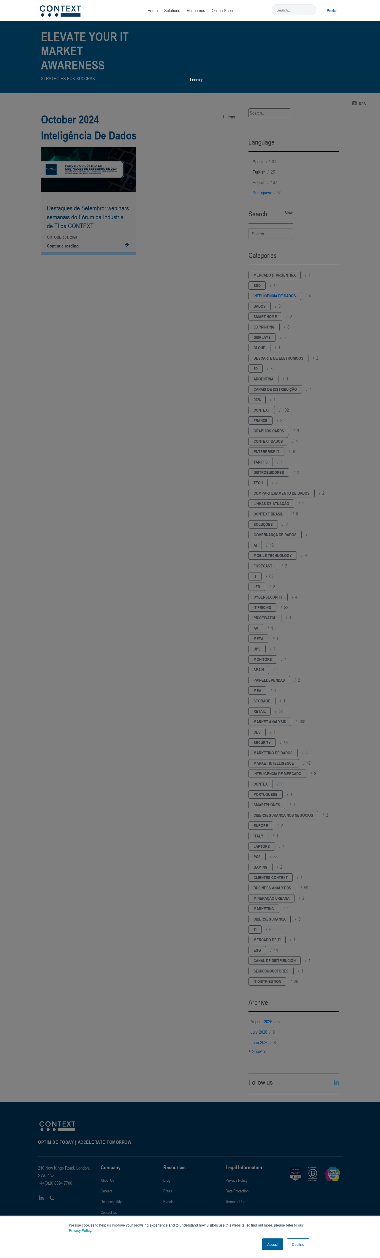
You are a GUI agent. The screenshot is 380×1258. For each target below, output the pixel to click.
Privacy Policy (80, 1230)
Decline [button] (298, 1244)
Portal (332, 10)
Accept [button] (272, 1244)
